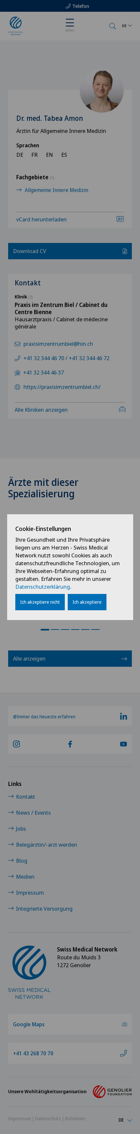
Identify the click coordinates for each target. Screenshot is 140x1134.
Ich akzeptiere (87, 602)
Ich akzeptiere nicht (40, 602)
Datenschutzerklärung (42, 586)
